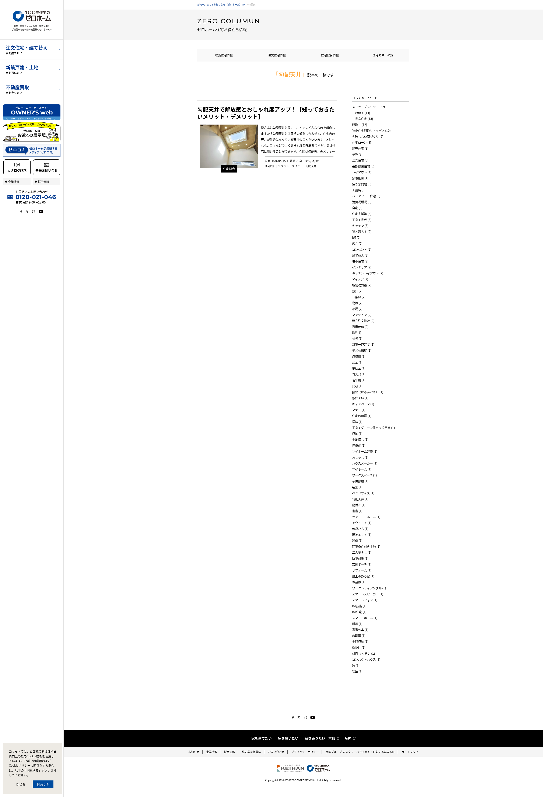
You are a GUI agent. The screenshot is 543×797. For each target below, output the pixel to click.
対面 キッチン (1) (363, 653)
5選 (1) (356, 332)
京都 (331, 738)
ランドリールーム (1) (366, 517)
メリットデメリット (290, 166)
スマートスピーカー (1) (367, 594)
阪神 (347, 738)
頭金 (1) (357, 362)
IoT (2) (356, 237)
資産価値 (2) (360, 326)
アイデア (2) (360, 279)
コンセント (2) (361, 249)
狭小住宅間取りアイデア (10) (371, 130)
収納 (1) (357, 433)
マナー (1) (358, 410)
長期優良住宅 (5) (363, 166)
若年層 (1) (358, 380)
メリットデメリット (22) (368, 107)
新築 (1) (357, 487)
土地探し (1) (360, 439)
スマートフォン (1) (364, 600)
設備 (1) (357, 540)
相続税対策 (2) (361, 285)
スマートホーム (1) (364, 618)
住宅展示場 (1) (361, 416)
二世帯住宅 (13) (362, 118)
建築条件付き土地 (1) (366, 546)
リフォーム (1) (361, 570)
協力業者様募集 (251, 752)
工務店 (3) (358, 190)
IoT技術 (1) (359, 606)
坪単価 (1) (358, 445)
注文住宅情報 (277, 55)
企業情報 (211, 752)
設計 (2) (357, 291)
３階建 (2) (358, 297)
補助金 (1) (358, 368)
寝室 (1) (357, 671)
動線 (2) (357, 303)
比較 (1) (357, 386)
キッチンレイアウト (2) (367, 273)
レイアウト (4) (361, 172)
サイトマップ (410, 752)
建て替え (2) (360, 255)
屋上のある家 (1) (363, 576)
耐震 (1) (357, 624)
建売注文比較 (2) (363, 321)
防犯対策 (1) (360, 558)
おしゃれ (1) (360, 457)
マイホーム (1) (361, 469)
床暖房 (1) (358, 635)
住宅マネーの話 (382, 55)
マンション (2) (361, 315)
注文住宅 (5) (360, 160)
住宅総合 (229, 169)
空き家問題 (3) (361, 184)
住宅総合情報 (330, 55)
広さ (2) (357, 243)
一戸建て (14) (361, 113)
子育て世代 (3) (361, 219)
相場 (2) (357, 309)
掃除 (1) (357, 422)
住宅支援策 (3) (361, 214)
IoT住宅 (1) (359, 612)
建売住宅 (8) (360, 148)
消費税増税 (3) (361, 202)
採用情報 (229, 752)
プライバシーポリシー (305, 752)
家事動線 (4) (360, 178)
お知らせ (193, 752)
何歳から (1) (360, 528)
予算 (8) (357, 154)
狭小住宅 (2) (360, 261)
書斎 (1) (357, 511)
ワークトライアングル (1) (369, 588)
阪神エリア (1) (361, 534)
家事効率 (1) (360, 629)
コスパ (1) (358, 374)
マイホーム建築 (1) (364, 451)
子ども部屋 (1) (361, 350)
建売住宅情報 (224, 55)
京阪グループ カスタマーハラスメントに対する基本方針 (360, 752)
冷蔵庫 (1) (358, 582)
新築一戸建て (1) (363, 344)
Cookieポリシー (19, 765)
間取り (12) (359, 124)
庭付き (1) (358, 505)
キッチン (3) (360, 225)
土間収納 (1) (360, 641)
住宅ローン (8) (361, 142)
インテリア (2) (361, 267)
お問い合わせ (276, 752)
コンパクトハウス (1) (366, 659)
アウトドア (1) (361, 523)
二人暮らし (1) (361, 552)
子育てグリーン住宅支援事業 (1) (373, 427)
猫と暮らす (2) (361, 231)
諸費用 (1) (358, 356)
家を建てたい (261, 738)
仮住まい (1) (360, 398)
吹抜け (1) (358, 647)
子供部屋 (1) (360, 481)
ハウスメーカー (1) (364, 463)
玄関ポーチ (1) (361, 564)
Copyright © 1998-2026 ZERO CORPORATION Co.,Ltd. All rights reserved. (303, 780)
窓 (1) (356, 665)
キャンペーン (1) (363, 404)
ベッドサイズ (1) (363, 493)
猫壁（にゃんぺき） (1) (367, 392)
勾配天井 (310, 166)
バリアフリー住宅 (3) (366, 196)
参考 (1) (357, 338)
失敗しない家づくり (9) (367, 136)
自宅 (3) (357, 208)
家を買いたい (288, 738)
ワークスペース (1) (364, 475)
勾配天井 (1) (360, 499)
